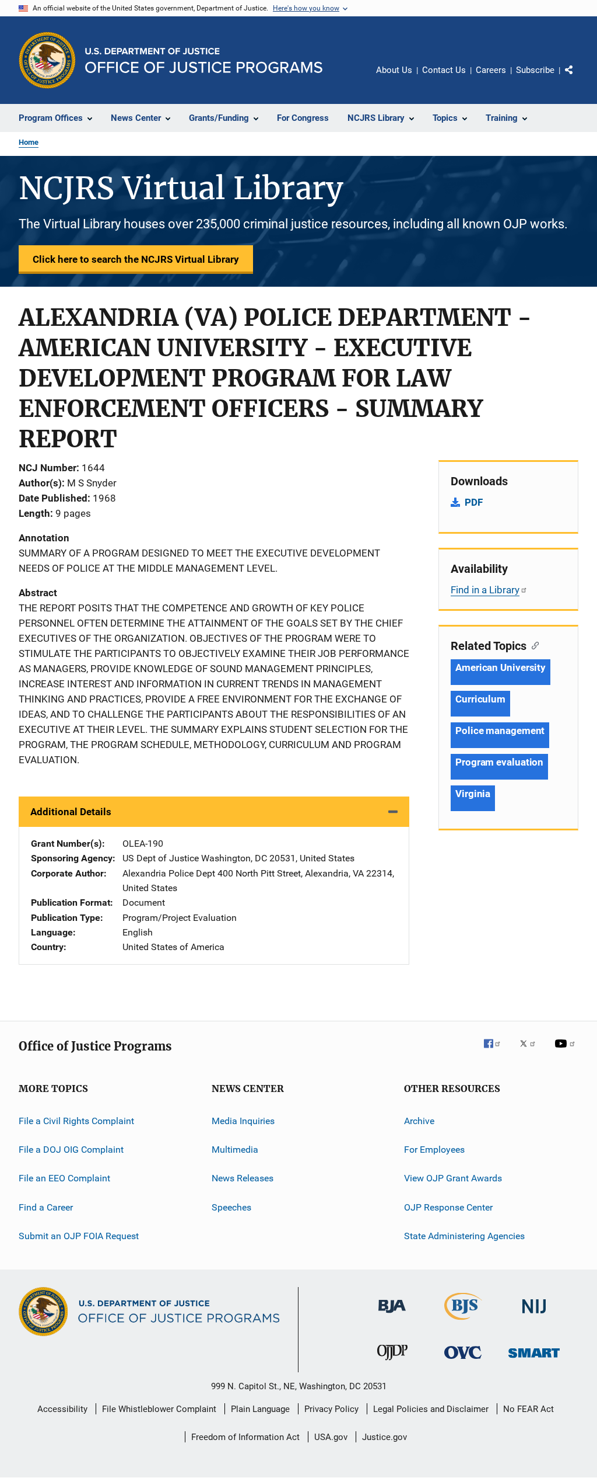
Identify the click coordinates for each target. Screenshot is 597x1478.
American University (500, 667)
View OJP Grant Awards (453, 1178)
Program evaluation (499, 762)
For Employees (434, 1149)
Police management (500, 730)
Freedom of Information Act (245, 1437)
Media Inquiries (243, 1120)
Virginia (472, 793)
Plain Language (260, 1409)
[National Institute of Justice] (534, 1315)
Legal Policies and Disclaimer (431, 1409)
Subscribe (535, 70)
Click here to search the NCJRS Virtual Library (136, 259)
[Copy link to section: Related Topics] (532, 645)
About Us (394, 70)
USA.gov (330, 1437)
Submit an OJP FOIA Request (79, 1235)
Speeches (231, 1207)
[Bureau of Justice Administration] (392, 1315)
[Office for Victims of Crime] (463, 1360)
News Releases (242, 1178)
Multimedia (235, 1149)
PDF (474, 502)
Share (578, 78)
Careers (491, 70)
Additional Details (70, 812)
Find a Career (46, 1207)
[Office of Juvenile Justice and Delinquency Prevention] (392, 1362)
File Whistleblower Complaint (159, 1409)
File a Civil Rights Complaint (76, 1120)
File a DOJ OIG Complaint (71, 1149)
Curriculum (480, 699)
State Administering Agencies (464, 1235)
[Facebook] (497, 1052)
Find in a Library (485, 590)
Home (28, 142)
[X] (532, 1052)
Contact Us (444, 70)
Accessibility (62, 1409)
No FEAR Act (528, 1409)
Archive (419, 1120)
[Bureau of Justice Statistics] (463, 1322)
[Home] (203, 60)
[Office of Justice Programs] (47, 60)
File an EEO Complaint (64, 1178)
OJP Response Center (448, 1207)
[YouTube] (567, 1052)
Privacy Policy (331, 1409)
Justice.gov (384, 1437)
